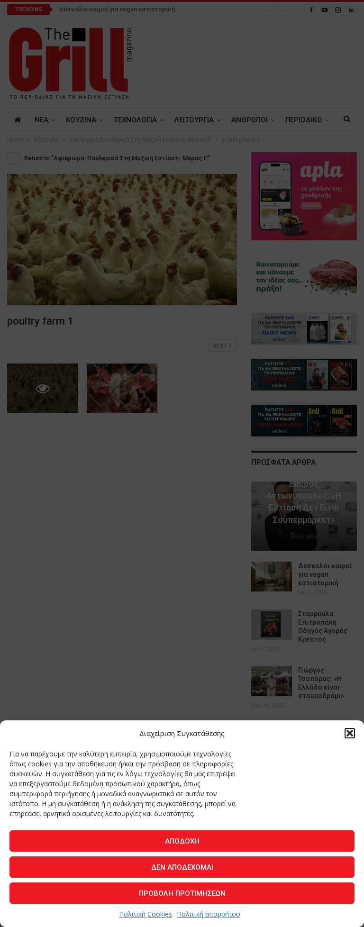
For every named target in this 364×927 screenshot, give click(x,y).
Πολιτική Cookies (145, 913)
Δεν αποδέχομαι (182, 867)
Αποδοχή (182, 841)
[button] (350, 733)
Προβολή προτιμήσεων (182, 893)
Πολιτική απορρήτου (208, 913)
